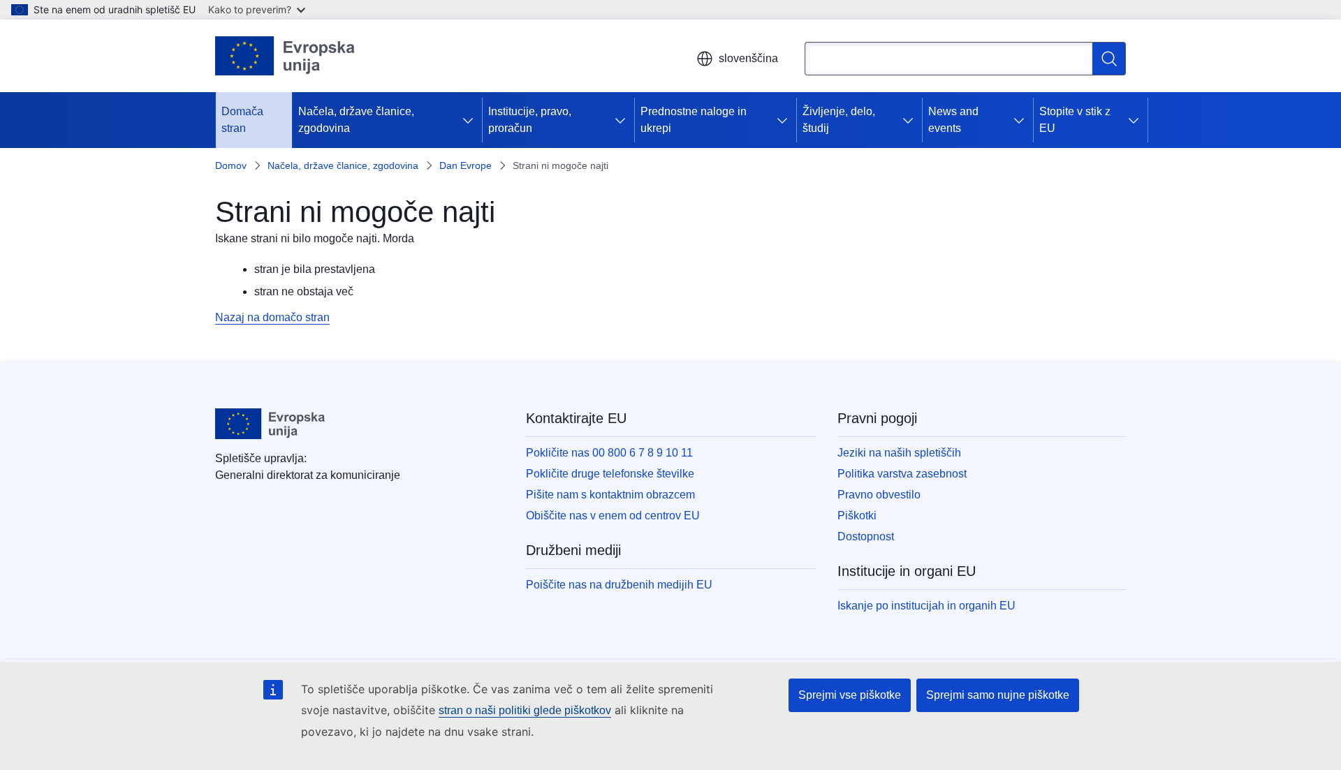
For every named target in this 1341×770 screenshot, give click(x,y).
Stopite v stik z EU (1075, 119)
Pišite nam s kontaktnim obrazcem (610, 495)
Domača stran (242, 119)
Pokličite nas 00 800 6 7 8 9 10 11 (609, 453)
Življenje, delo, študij (839, 119)
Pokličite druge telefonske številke (610, 474)
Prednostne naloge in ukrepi (693, 119)
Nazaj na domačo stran (272, 317)
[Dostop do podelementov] (471, 120)
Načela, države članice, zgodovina (356, 119)
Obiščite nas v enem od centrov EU (613, 515)
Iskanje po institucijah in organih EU (926, 606)
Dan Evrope (465, 165)
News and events (953, 119)
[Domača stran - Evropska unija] (285, 55)
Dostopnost (865, 536)
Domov (231, 165)
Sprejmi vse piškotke (849, 695)
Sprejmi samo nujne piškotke (997, 695)
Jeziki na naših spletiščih (899, 453)
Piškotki (857, 515)
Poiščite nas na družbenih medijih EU (619, 585)
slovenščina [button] (748, 58)
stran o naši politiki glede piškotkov (525, 710)
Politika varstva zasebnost (902, 474)
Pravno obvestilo (879, 495)
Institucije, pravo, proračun (529, 119)
